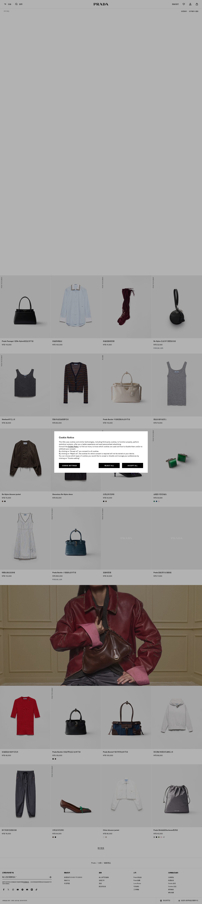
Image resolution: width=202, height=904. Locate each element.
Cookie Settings (69, 466)
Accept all (133, 466)
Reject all (109, 466)
